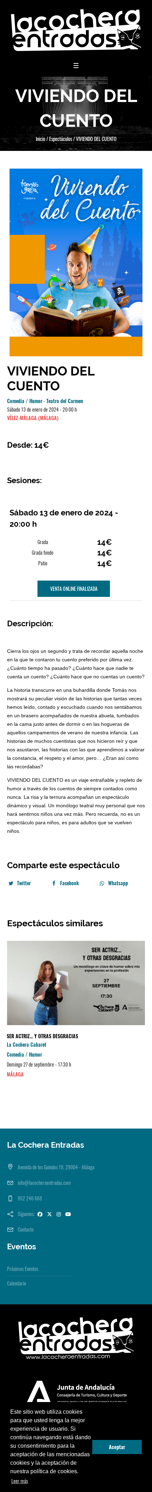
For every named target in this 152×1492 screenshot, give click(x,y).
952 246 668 (30, 1198)
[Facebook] (39, 1213)
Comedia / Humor (24, 401)
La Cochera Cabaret (26, 1044)
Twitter (24, 883)
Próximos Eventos (22, 1268)
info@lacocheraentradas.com (44, 1182)
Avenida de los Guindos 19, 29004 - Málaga (56, 1167)
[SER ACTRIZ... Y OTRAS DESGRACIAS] (76, 983)
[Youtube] (68, 1213)
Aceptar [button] (117, 1447)
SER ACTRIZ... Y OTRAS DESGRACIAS (42, 1036)
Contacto (26, 1229)
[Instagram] (59, 1213)
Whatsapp (118, 883)
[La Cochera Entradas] (76, 30)
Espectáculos (60, 138)
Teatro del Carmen (64, 401)
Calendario (16, 1283)
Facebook (69, 883)
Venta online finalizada (74, 588)
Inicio (40, 138)
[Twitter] (49, 1213)
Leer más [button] (19, 1481)
